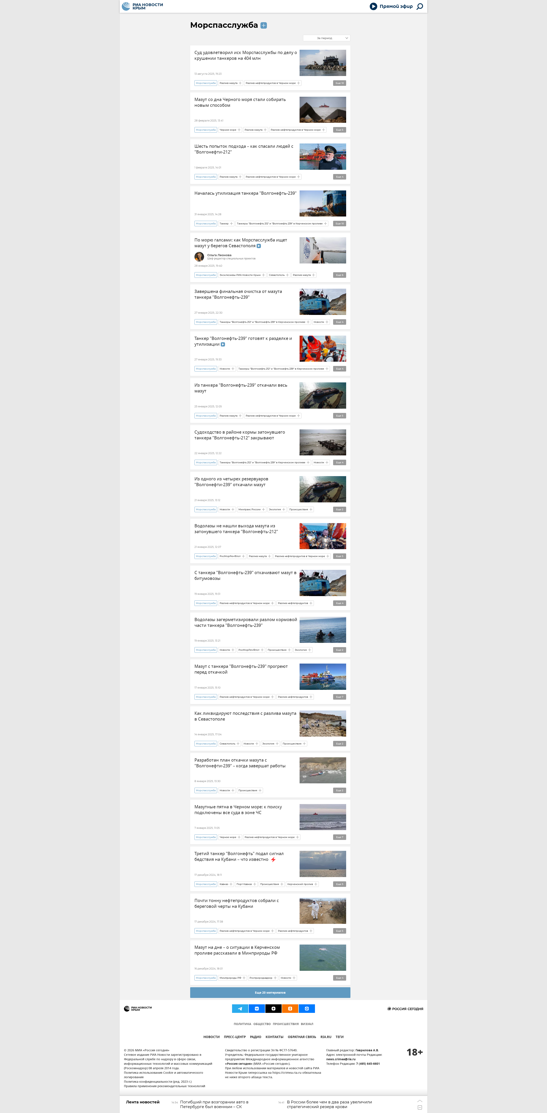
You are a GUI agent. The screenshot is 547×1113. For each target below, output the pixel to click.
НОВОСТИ (211, 1037)
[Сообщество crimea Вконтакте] (257, 1008)
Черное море (228, 129)
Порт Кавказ (244, 884)
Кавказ (224, 884)
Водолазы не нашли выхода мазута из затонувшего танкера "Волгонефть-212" (236, 529)
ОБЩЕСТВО (262, 1024)
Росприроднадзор (261, 977)
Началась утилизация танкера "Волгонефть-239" (245, 193)
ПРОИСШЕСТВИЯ (286, 1024)
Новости (319, 321)
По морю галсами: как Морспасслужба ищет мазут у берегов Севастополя (240, 243)
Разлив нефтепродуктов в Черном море (271, 83)
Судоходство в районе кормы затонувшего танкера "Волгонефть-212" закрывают (239, 435)
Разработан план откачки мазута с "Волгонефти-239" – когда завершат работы (240, 763)
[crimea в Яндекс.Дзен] (273, 1008)
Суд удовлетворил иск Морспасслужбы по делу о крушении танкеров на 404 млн (245, 55)
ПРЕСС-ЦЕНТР (235, 1037)
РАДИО (255, 1037)
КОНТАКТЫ (275, 1037)
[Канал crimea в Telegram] (240, 1008)
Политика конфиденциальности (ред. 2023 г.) (157, 1081)
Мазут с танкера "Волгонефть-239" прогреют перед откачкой (241, 669)
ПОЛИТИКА (242, 1024)
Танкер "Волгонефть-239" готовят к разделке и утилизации (243, 341)
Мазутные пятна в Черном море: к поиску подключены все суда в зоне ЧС (238, 810)
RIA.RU (326, 1037)
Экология (275, 509)
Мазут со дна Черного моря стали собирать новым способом (240, 102)
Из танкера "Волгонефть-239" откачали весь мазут (240, 388)
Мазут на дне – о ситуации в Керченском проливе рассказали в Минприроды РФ (237, 950)
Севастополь (277, 274)
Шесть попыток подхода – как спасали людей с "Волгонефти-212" (243, 149)
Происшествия (298, 509)
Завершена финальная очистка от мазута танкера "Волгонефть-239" (238, 294)
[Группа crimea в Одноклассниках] (290, 1008)
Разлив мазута (228, 83)
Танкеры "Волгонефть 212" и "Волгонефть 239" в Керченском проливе (280, 223)
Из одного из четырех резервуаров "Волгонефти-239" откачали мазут (231, 482)
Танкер (224, 223)
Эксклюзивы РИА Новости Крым (240, 274)
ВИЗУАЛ (307, 1024)
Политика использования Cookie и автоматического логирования (163, 1075)
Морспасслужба (224, 25)
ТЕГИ (340, 1037)
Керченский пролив (300, 884)
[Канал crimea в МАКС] (307, 1008)
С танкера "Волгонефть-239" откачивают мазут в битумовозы (245, 575)
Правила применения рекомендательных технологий (164, 1086)
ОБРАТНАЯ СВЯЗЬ (302, 1037)
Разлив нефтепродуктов (293, 603)
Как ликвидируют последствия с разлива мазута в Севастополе (245, 716)
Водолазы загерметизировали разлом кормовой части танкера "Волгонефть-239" (245, 622)
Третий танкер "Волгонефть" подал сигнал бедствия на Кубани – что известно (239, 856)
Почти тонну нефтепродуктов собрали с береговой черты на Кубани (236, 903)
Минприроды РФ (230, 977)
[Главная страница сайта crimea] (142, 6)
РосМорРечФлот (230, 556)
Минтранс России (249, 509)
